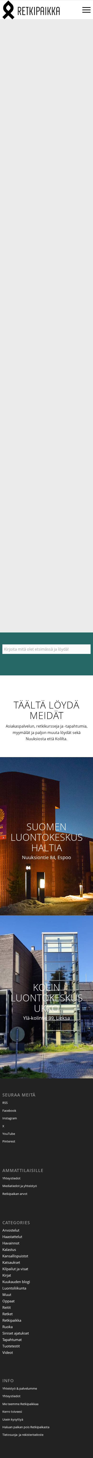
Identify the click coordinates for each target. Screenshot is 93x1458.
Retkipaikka (11, 1320)
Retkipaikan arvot (14, 1194)
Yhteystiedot (11, 1178)
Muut (6, 1294)
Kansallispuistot (15, 1256)
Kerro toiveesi (12, 1411)
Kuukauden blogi (16, 1281)
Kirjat (6, 1275)
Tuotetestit (11, 1346)
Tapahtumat (12, 1339)
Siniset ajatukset (15, 1333)
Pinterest (8, 1141)
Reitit (6, 1307)
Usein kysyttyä (12, 1419)
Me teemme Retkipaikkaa (20, 1404)
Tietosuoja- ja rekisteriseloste (22, 1435)
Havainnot (10, 1243)
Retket (7, 1313)
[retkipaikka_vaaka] (37, 9)
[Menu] (84, 9)
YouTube (8, 1134)
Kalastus (9, 1249)
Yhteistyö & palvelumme (19, 1388)
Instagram (9, 1118)
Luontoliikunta (14, 1288)
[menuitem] (84, 9)
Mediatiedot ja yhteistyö (19, 1186)
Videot (7, 1352)
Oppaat (8, 1301)
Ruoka (7, 1326)
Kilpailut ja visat (15, 1268)
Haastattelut (12, 1236)
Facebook (9, 1110)
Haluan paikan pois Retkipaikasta (25, 1427)
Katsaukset (11, 1262)
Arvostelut (10, 1230)
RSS (5, 1103)
